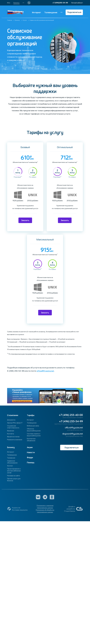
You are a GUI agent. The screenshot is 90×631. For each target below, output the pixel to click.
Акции (30, 447)
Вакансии (10, 431)
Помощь (30, 462)
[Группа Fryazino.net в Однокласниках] (52, 497)
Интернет (36, 12)
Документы (11, 420)
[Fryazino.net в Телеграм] (45, 497)
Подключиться (74, 12)
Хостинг (10, 466)
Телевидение (50, 12)
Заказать (25, 220)
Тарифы (30, 415)
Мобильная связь (33, 426)
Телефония (11, 458)
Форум (30, 457)
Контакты (10, 434)
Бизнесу (16, 3)
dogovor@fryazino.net (72, 434)
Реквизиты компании (14, 439)
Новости (31, 452)
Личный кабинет (77, 3)
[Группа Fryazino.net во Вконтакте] (38, 497)
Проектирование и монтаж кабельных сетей (14, 471)
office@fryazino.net (45, 371)
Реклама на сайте (13, 476)
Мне (8, 3)
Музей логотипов (13, 437)
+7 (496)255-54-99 (60, 3)
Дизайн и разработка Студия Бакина (69, 509)
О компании (12, 415)
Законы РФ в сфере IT (14, 423)
